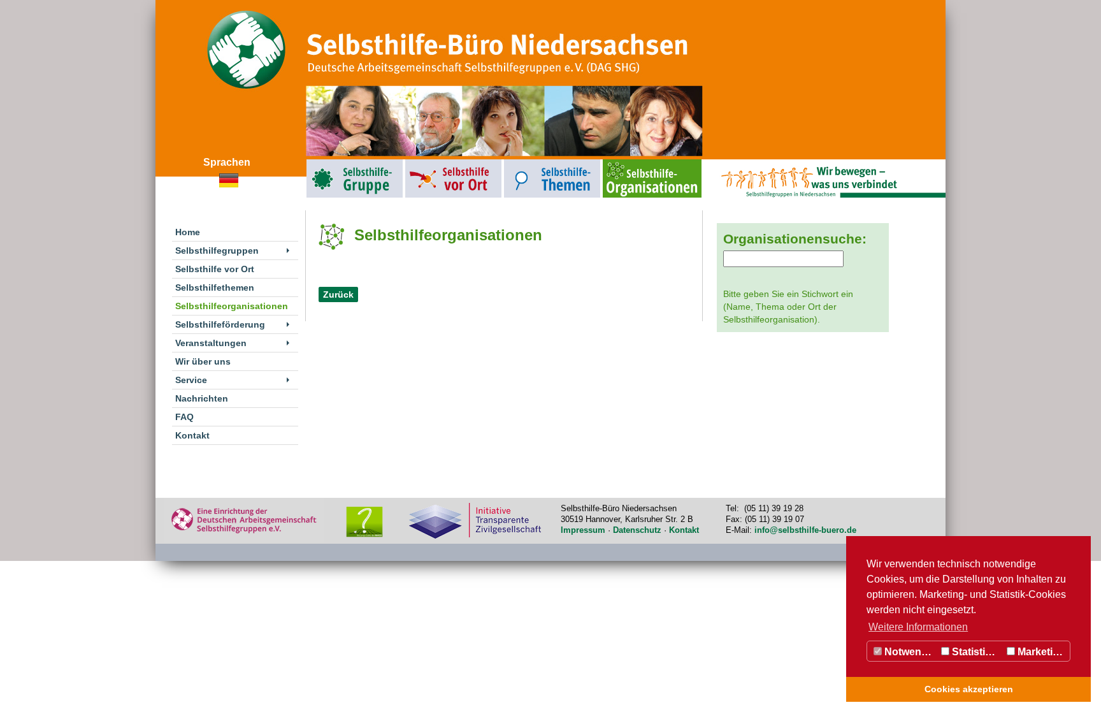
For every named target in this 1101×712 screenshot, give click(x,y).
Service (191, 380)
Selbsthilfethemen (523, 162)
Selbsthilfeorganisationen (629, 162)
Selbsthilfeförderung (220, 324)
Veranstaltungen (211, 343)
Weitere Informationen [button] (918, 626)
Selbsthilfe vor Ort (423, 162)
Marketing (1040, 651)
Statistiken (976, 651)
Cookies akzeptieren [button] (969, 689)
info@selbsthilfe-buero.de (805, 530)
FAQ (184, 417)
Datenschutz (637, 530)
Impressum (583, 530)
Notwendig (909, 651)
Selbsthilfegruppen (325, 162)
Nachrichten (201, 398)
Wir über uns (203, 361)
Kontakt (192, 435)
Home (187, 232)
